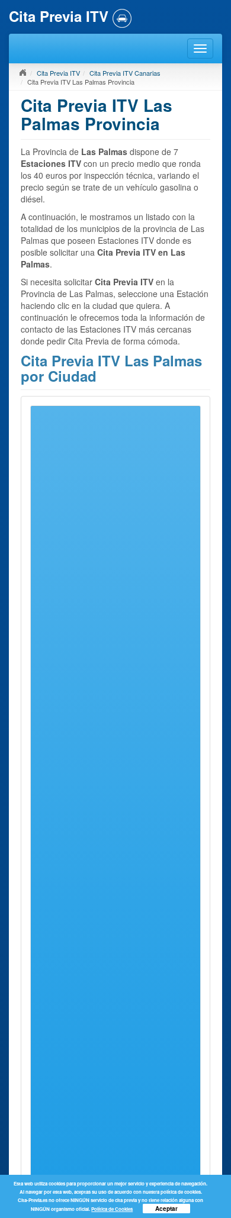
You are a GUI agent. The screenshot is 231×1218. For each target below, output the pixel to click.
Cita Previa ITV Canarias (125, 73)
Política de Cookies (112, 1209)
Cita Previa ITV (58, 73)
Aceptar (166, 1208)
